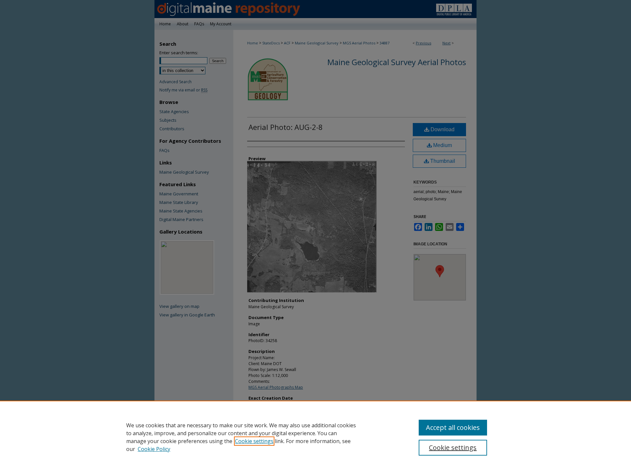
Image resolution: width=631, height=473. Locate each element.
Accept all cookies (453, 427)
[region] (315, 437)
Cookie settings (254, 441)
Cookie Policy (154, 449)
